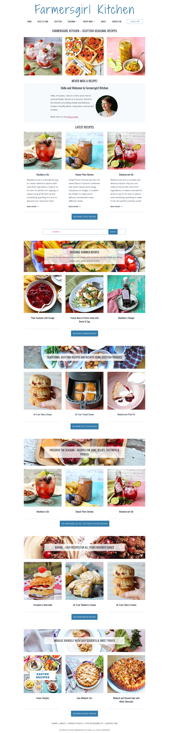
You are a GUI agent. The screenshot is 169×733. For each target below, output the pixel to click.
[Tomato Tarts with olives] (84, 56)
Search (113, 231)
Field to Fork (43, 21)
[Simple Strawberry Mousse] (43, 56)
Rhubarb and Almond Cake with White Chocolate (126, 699)
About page (72, 116)
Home (29, 21)
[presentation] (43, 151)
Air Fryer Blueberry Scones (84, 605)
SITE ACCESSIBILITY (94, 723)
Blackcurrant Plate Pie (126, 414)
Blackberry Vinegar (126, 318)
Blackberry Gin (42, 174)
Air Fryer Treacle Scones (84, 414)
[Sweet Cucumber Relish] (126, 56)
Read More (32, 206)
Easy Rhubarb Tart (84, 698)
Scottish (58, 21)
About (103, 21)
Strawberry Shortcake (42, 605)
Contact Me (116, 21)
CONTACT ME (111, 723)
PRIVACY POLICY (75, 723)
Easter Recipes (42, 698)
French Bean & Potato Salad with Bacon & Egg (84, 319)
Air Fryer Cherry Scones (43, 414)
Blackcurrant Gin (126, 174)
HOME (55, 723)
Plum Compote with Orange (42, 318)
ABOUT (63, 723)
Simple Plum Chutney (84, 174)
